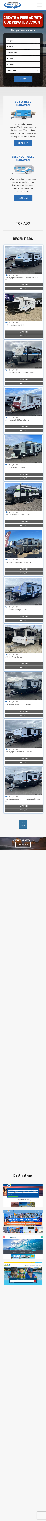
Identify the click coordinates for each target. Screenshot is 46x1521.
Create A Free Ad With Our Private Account (23, 19)
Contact (23, 288)
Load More (23, 824)
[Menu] (40, 5)
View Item (24, 284)
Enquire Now (23, 845)
